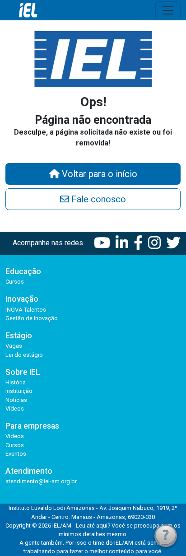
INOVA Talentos (25, 309)
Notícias (16, 400)
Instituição (19, 391)
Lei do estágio (24, 354)
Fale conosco (97, 199)
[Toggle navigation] (168, 10)
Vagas (13, 345)
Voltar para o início (98, 173)
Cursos (14, 281)
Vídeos (14, 408)
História (15, 382)
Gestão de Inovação (31, 318)
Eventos (15, 453)
